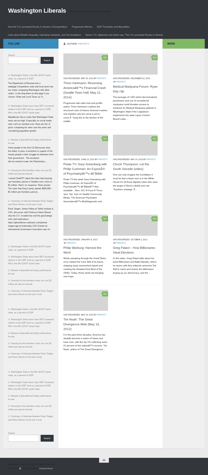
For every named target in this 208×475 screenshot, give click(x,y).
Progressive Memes (82, 26)
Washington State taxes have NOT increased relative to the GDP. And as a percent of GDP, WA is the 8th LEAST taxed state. (31, 109)
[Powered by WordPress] (20, 468)
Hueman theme (46, 468)
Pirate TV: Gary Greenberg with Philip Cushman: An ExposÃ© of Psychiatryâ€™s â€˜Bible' (85, 168)
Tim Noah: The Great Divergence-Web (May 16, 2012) (81, 324)
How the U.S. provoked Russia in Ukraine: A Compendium (37, 26)
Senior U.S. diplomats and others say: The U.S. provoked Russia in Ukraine (124, 35)
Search (11, 55)
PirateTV (101, 78)
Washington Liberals (37, 10)
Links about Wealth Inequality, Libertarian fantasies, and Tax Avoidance (44, 35)
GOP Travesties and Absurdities (113, 26)
